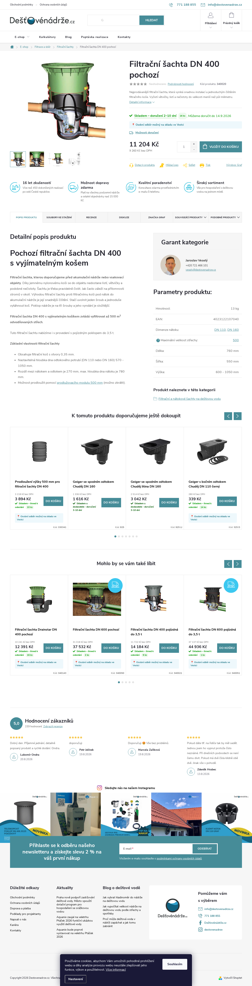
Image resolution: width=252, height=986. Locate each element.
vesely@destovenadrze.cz (201, 270)
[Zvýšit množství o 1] (194, 144)
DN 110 (220, 330)
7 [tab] (137, 536)
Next (238, 416)
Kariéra (14, 925)
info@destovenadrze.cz (218, 909)
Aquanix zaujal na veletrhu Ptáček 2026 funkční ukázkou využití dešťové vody (75, 920)
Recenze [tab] (91, 217)
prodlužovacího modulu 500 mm (80, 383)
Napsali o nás (18, 919)
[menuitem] (22, 37)
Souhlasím (174, 964)
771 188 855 (212, 916)
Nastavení (75, 979)
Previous (228, 416)
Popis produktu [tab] (26, 217)
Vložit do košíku (224, 147)
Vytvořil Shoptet (233, 978)
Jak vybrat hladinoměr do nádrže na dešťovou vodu (122, 899)
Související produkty (188, 217)
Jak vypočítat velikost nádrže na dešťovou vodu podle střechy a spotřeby (122, 910)
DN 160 (233, 330)
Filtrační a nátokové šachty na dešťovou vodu (189, 399)
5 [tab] (130, 536)
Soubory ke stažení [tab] (59, 217)
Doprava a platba (20, 908)
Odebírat (205, 849)
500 (236, 340)
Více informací (116, 970)
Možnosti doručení (147, 132)
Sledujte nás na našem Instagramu (130, 788)
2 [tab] (119, 536)
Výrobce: (234, 165)
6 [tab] (133, 536)
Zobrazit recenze (53, 726)
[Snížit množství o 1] (194, 149)
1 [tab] (115, 536)
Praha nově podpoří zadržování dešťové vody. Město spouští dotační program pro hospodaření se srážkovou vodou (75, 904)
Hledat (151, 20)
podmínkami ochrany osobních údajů (179, 858)
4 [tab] (126, 536)
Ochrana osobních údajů (53, 4)
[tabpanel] (39, 478)
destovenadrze (213, 930)
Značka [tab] (156, 217)
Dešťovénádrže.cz (215, 923)
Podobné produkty (223, 217)
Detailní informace (140, 102)
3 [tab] (122, 536)
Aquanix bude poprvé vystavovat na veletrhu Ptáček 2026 (75, 933)
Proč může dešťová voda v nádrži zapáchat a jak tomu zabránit (119, 922)
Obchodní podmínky (21, 4)
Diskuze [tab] (124, 217)
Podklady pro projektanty (25, 914)
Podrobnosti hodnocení (181, 84)
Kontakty (15, 930)
